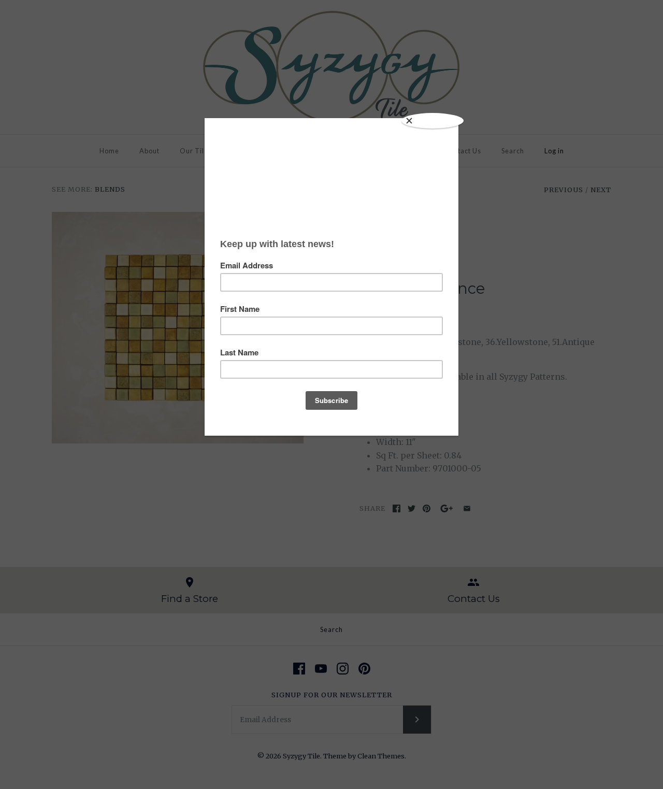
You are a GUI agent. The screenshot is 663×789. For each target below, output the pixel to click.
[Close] (432, 120)
